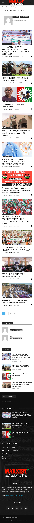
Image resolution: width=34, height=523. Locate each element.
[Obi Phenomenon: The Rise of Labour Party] (17, 94)
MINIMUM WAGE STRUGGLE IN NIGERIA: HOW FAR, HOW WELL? (16, 249)
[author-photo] (8, 20)
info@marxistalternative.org (14, 495)
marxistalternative (7, 56)
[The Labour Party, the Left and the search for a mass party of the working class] (17, 121)
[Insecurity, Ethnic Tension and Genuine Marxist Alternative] (17, 290)
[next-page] (14, 313)
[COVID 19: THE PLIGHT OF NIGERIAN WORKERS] (17, 264)
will (11, 336)
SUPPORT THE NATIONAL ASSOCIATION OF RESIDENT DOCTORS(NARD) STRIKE (14, 161)
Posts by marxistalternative (18, 7)
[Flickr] (17, 508)
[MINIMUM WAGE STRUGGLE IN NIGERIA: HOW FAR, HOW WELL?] (17, 238)
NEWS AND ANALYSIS (7, 44)
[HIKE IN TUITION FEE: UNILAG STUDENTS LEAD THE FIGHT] (17, 68)
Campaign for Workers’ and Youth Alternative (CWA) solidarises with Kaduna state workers (16, 190)
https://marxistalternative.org (19, 20)
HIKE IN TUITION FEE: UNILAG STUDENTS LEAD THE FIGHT (15, 79)
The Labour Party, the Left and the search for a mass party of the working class (16, 133)
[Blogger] (8, 508)
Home (3, 7)
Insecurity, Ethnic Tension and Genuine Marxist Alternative (14, 301)
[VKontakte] (26, 508)
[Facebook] (12, 508)
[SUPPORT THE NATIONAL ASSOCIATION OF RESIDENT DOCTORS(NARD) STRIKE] (17, 149)
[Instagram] (21, 508)
